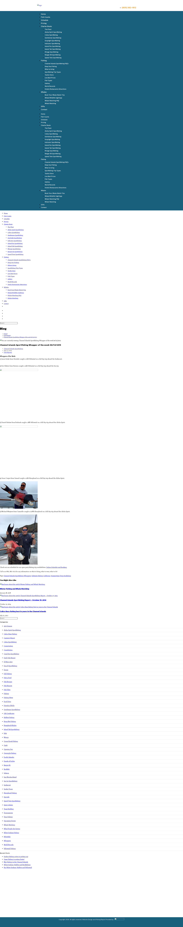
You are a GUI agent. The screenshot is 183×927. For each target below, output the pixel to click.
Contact (44, 109)
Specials (6, 797)
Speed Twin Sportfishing (53, 57)
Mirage (6, 737)
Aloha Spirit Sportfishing (53, 32)
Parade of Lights (9, 761)
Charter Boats (46, 26)
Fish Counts (45, 17)
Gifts (43, 106)
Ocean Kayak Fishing (11, 741)
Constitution (8, 650)
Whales (44, 92)
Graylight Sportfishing (52, 40)
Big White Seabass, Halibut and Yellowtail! (18, 867)
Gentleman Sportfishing (53, 38)
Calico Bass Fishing (10, 634)
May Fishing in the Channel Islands (16, 862)
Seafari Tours (8, 789)
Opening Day (8, 749)
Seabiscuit (7, 785)
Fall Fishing (8, 674)
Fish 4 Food (7, 678)
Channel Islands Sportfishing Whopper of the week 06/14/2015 (20, 337)
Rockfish (7, 769)
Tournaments (8, 813)
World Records (50, 86)
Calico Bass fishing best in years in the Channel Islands (23, 611)
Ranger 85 (7, 765)
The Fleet (48, 29)
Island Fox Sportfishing (52, 46)
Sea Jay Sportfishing (10, 781)
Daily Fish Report (9, 658)
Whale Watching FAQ (52, 100)
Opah (6, 745)
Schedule (44, 20)
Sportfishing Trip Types (53, 72)
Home (43, 14)
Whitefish (7, 837)
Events (6, 670)
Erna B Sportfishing (10, 666)
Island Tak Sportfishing (53, 49)
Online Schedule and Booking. (56, 567)
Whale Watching (50, 103)
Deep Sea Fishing (51, 66)
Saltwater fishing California (41, 576)
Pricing (43, 23)
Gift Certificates (9, 713)
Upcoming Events (10, 821)
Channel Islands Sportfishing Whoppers (17, 576)
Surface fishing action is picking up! (16, 856)
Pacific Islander (9, 757)
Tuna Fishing (8, 817)
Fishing (44, 60)
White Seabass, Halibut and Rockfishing (17, 865)
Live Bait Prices (50, 78)
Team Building (9, 809)
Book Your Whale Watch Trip (55, 95)
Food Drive (7, 702)
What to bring (49, 69)
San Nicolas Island (10, 777)
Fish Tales (7, 690)
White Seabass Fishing (11, 833)
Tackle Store (49, 75)
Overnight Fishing (10, 753)
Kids (5, 733)
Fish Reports (8, 352)
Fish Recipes (8, 682)
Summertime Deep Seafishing (61, 576)
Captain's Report (9, 638)
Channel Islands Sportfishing (13, 349)
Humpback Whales (10, 725)
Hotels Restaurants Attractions (55, 89)
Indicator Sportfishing (52, 43)
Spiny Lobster (8, 805)
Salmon (6, 773)
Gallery (47, 83)
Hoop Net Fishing (10, 721)
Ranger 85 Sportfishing (52, 55)
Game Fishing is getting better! (14, 859)
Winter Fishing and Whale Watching (14, 588)
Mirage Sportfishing (51, 52)
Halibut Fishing (9, 717)
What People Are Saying (12, 829)
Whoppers (7, 841)
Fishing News (8, 698)
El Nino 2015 (8, 662)
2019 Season (8, 626)
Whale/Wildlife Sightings (53, 98)
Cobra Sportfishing (51, 35)
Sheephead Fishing (10, 793)
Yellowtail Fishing (10, 849)
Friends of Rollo (9, 705)
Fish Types (48, 80)
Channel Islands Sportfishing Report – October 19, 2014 (23, 600)
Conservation (8, 646)
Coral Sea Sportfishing (11, 654)
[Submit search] (18, 323)
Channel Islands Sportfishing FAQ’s (56, 63)
